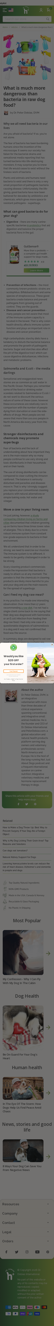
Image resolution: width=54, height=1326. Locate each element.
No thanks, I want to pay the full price (13, 679)
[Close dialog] (52, 644)
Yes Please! (14, 671)
